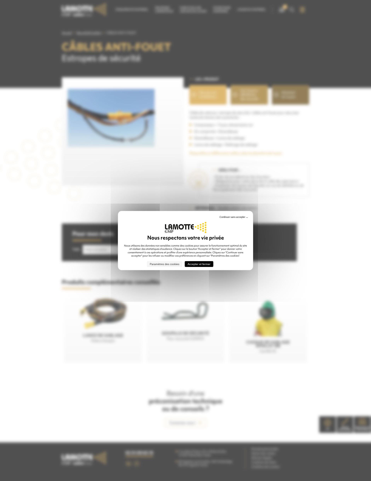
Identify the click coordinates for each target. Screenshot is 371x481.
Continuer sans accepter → (234, 217)
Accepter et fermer (199, 263)
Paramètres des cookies (164, 263)
